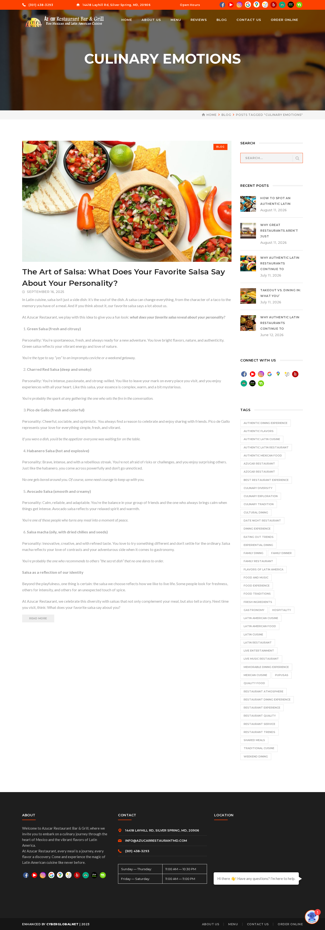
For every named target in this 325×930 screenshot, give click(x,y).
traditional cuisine (259, 748)
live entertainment (259, 650)
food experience (257, 585)
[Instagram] (239, 4)
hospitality (281, 610)
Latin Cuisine (253, 634)
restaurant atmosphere (263, 691)
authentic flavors (259, 431)
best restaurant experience (266, 480)
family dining (253, 553)
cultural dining (256, 512)
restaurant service (259, 724)
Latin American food (260, 626)
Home (212, 115)
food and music (256, 577)
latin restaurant (258, 642)
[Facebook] (222, 4)
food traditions (257, 593)
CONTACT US (258, 924)
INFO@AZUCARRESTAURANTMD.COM (156, 840)
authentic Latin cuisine (262, 439)
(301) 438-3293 (41, 5)
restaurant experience (262, 707)
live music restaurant (261, 658)
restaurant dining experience (267, 699)
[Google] (247, 4)
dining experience (257, 528)
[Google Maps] (256, 4)
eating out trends (259, 537)
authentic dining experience (265, 423)
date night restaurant (262, 520)
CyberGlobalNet (62, 924)
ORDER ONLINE (290, 924)
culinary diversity (258, 488)
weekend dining (256, 756)
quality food (254, 683)
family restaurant (258, 561)
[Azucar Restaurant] (63, 20)
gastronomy (254, 610)
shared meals (254, 740)
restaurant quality (260, 715)
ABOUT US (210, 924)
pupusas (281, 675)
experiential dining (258, 545)
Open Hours (190, 5)
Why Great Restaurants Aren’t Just (279, 230)
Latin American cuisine (261, 618)
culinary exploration (261, 496)
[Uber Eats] (290, 4)
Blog (226, 115)
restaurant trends (259, 732)
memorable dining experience (266, 667)
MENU (233, 924)
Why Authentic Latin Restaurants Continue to (280, 263)
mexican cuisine (255, 675)
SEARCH (297, 158)
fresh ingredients (258, 602)
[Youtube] (230, 4)
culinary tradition (259, 504)
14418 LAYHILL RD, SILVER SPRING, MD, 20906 (162, 830)
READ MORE (38, 618)
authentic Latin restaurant (266, 447)
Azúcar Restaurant (259, 471)
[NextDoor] (299, 4)
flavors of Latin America (263, 569)
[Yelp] (273, 4)
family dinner (281, 553)
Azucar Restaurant (259, 463)
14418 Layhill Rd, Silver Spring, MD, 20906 (116, 5)
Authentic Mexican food (263, 455)
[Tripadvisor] (282, 4)
